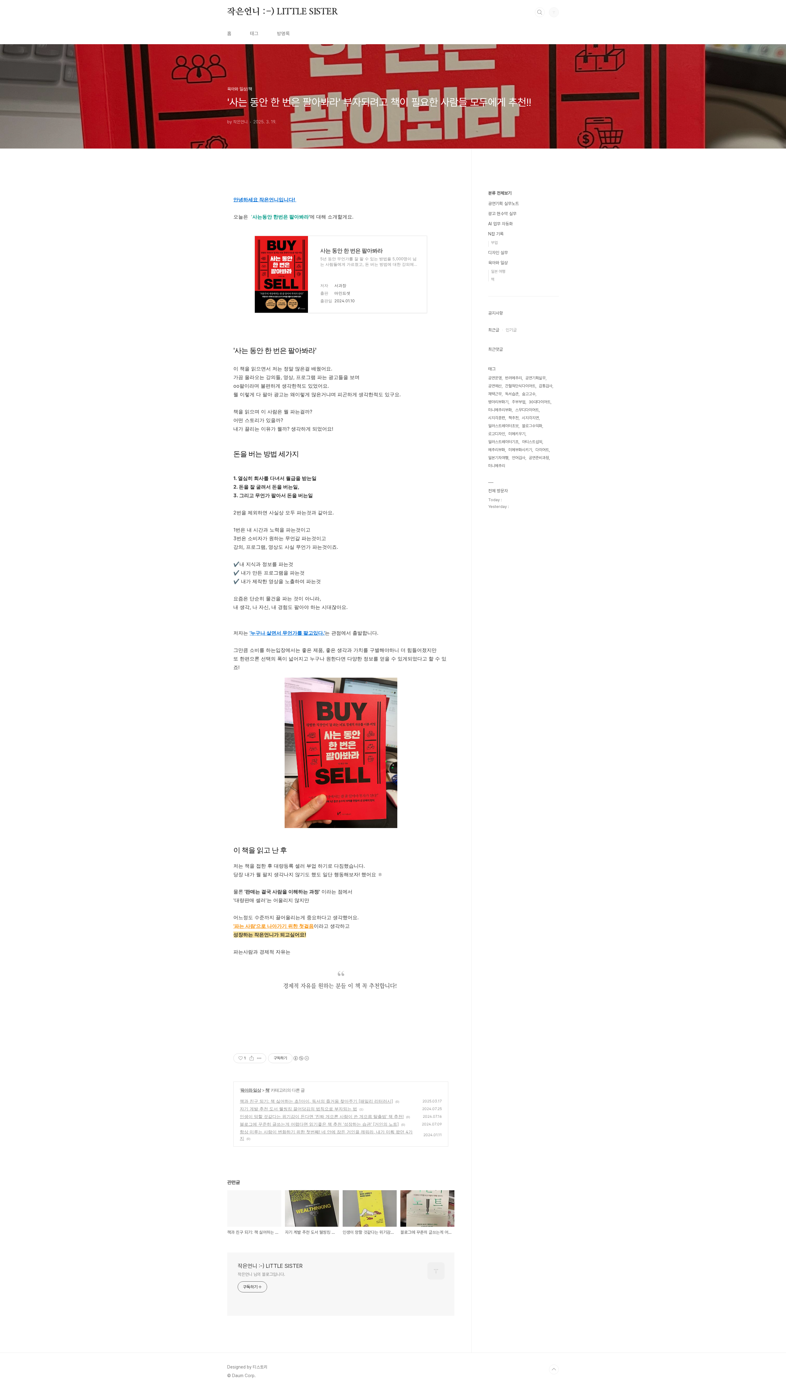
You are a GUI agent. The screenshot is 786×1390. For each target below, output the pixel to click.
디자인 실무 (498, 252)
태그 (254, 34)
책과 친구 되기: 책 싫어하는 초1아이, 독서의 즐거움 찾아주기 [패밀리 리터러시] (316, 1101)
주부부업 (518, 402)
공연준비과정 (539, 457)
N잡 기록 (496, 233)
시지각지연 (530, 418)
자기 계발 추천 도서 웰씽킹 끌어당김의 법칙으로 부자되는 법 (298, 1108)
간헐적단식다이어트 (520, 386)
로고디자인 (496, 434)
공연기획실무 (535, 378)
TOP (554, 1369)
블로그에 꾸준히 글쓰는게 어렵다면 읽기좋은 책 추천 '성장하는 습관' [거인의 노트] (319, 1124)
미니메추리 (496, 465)
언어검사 (518, 457)
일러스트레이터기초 (503, 441)
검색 (539, 12)
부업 (494, 242)
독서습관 (512, 394)
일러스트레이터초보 (503, 426)
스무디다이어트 (527, 410)
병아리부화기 (498, 402)
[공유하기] (251, 1058)
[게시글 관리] (259, 1058)
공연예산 (495, 386)
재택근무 (495, 394)
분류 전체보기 (500, 193)
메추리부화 (496, 449)
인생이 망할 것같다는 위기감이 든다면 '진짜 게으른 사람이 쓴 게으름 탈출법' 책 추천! (322, 1116)
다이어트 (542, 449)
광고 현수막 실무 (502, 213)
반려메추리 (513, 378)
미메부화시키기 (520, 449)
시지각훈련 (496, 418)
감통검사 (545, 386)
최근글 (493, 329)
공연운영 (495, 378)
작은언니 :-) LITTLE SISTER (282, 12)
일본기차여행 (498, 457)
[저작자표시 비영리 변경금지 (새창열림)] (301, 1058)
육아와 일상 (250, 1090)
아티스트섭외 (532, 441)
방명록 (283, 34)
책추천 (513, 418)
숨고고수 (528, 394)
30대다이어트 (540, 402)
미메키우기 (516, 434)
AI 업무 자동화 (500, 223)
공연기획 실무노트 (503, 203)
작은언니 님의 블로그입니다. (261, 1274)
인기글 (511, 329)
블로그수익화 (532, 426)
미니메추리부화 (500, 410)
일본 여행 (498, 271)
